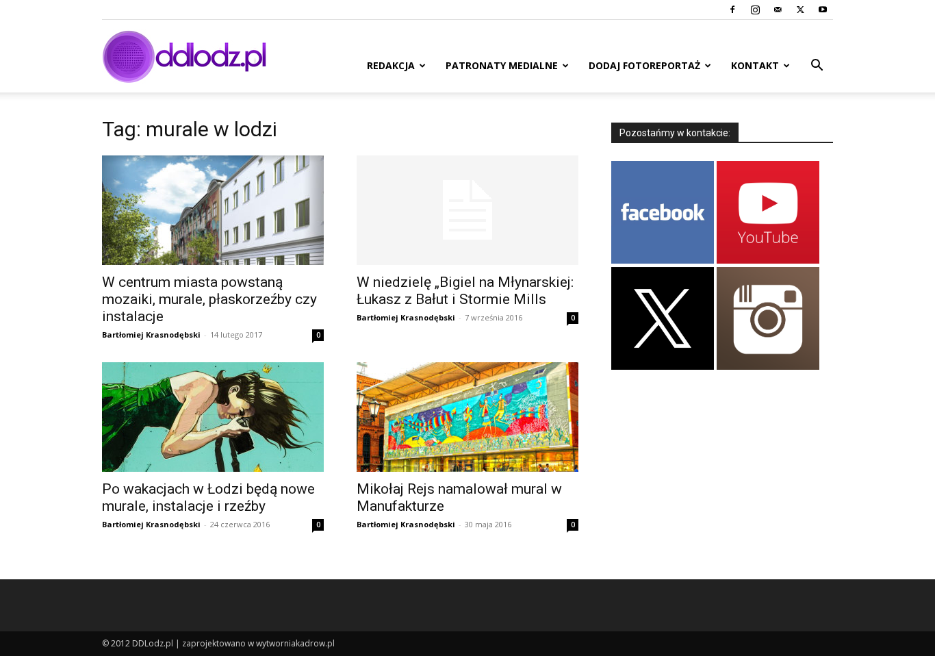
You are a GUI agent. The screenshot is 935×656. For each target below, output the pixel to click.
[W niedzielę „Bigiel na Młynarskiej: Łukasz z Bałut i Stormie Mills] (467, 210)
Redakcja (391, 65)
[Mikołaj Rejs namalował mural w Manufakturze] (467, 417)
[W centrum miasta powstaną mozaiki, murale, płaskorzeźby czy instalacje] (213, 210)
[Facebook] (732, 9)
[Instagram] (755, 9)
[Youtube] (822, 9)
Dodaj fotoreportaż (644, 65)
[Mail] (777, 9)
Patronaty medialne (502, 65)
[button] (816, 66)
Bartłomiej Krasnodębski (151, 334)
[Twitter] (800, 9)
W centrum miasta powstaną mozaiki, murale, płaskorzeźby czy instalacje (209, 299)
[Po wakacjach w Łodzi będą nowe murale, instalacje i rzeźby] (213, 417)
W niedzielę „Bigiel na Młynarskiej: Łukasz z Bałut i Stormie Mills (465, 290)
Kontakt (755, 65)
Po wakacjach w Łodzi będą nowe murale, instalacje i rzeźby (208, 497)
